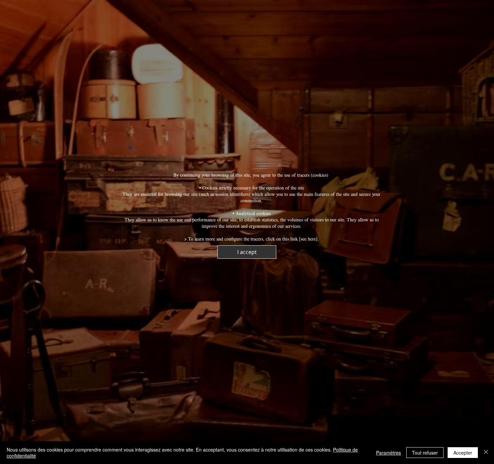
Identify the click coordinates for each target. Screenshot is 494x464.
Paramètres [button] (388, 452)
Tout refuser (425, 452)
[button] (246, 252)
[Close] (486, 453)
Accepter (462, 452)
